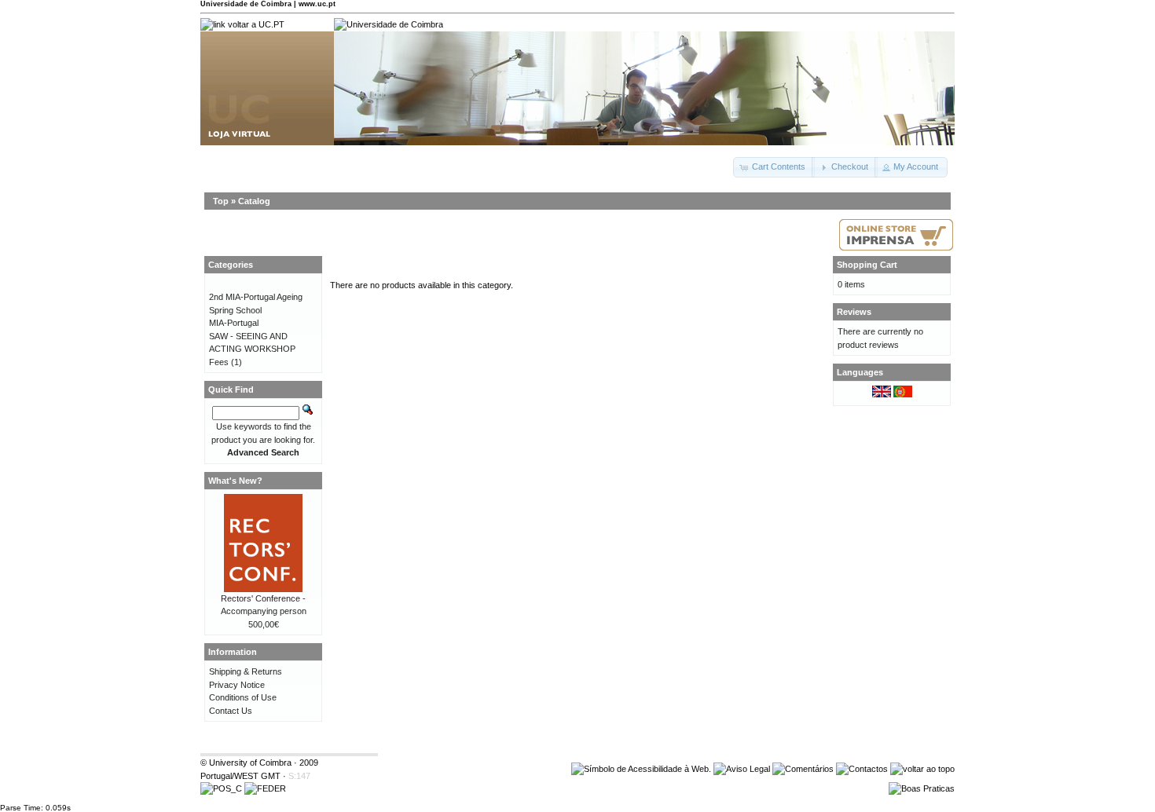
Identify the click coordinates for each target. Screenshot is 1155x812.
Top (221, 201)
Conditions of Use (243, 697)
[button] (774, 167)
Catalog (254, 201)
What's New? (235, 480)
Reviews (854, 311)
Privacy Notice (237, 684)
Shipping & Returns (245, 671)
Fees (219, 362)
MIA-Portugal (233, 322)
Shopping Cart (867, 264)
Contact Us (230, 710)
